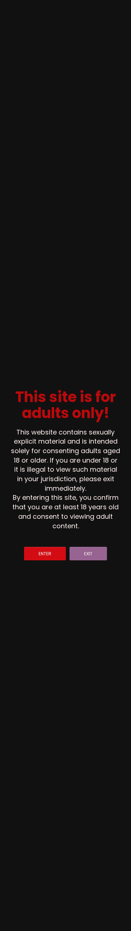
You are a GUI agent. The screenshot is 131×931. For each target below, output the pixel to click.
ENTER (45, 554)
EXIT (88, 554)
